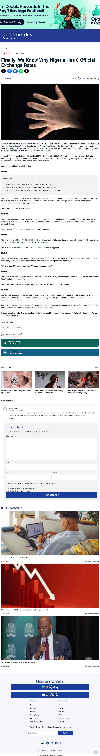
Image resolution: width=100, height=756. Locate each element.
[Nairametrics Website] (17, 34)
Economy (62, 708)
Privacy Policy (34, 715)
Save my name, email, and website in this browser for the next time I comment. (32, 483)
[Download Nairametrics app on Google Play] (50, 687)
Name (8, 462)
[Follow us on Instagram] (11, 38)
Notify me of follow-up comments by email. (22, 488)
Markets (61, 711)
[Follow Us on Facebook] (47, 743)
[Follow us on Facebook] (4, 38)
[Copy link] (26, 71)
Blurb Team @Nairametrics (92, 561)
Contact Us (33, 711)
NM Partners (34, 718)
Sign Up (65, 733)
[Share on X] (3, 71)
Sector (61, 715)
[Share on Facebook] (9, 71)
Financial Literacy (64, 718)
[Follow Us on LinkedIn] (52, 743)
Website (55, 472)
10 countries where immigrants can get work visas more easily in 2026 (29, 184)
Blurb (7, 49)
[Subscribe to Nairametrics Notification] (95, 752)
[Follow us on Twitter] (14, 38)
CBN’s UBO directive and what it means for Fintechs (19, 662)
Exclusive (62, 705)
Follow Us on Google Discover (90, 78)
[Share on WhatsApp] (20, 71)
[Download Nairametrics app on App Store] (50, 695)
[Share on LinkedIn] (15, 71)
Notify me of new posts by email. (19, 491)
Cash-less (6, 327)
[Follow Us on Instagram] (56, 743)
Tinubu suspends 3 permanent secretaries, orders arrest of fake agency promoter (33, 190)
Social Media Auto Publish (43, 755)
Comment (10, 436)
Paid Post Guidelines (36, 721)
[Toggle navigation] (94, 35)
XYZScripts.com (59, 755)
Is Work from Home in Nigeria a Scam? (14, 557)
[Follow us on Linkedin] (7, 38)
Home (2, 49)
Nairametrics (6, 78)
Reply (11, 418)
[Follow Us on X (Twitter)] (60, 743)
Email (8, 472)
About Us (33, 708)
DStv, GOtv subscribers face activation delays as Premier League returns (30, 187)
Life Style (61, 721)
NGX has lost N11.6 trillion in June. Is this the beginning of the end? (24, 610)
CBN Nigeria (17, 327)
